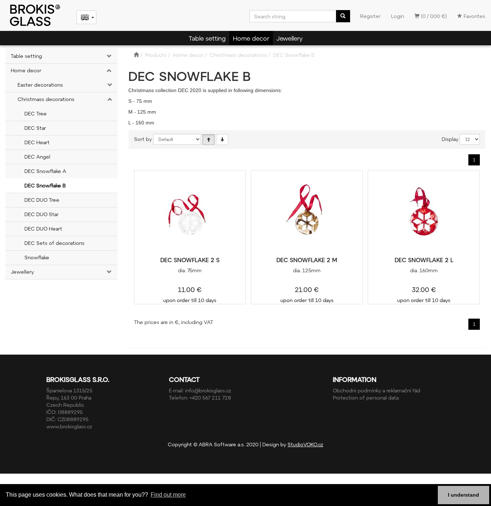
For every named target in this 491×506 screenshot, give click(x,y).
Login (397, 16)
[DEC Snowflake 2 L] (424, 214)
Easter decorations (40, 85)
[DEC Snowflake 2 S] (190, 214)
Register (370, 16)
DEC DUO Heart (43, 228)
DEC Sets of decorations (54, 243)
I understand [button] (463, 495)
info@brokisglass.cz (208, 390)
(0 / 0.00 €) (433, 16)
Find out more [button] (168, 495)
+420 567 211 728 (210, 398)
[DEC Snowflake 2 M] (307, 214)
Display (450, 139)
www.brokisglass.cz (69, 426)
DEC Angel (37, 157)
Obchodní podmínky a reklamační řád (376, 390)
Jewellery (289, 38)
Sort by (143, 139)
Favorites (473, 16)
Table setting (207, 38)
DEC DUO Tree (41, 200)
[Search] (343, 16)
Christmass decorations (46, 99)
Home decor (251, 38)
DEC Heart (37, 142)
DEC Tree (35, 113)
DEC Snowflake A (45, 171)
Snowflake (36, 257)
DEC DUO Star (41, 214)
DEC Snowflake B (45, 185)
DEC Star (35, 128)
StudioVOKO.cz (305, 444)
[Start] (136, 55)
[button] (108, 56)
